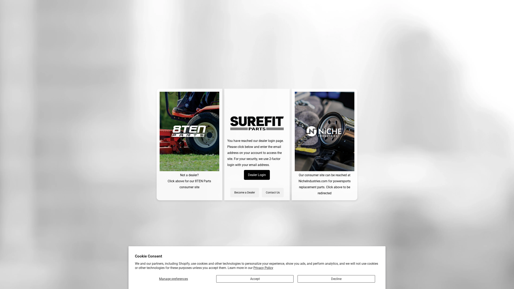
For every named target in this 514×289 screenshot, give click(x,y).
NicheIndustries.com (313, 181)
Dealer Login (257, 175)
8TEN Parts (203, 181)
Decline (336, 279)
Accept (255, 279)
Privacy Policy (263, 268)
